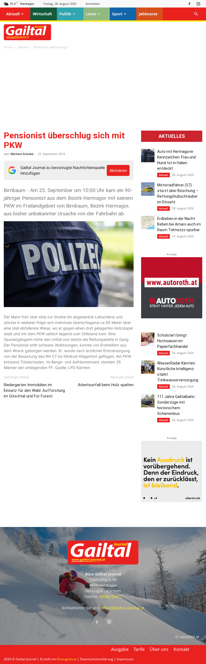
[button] (195, 14)
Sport (117, 13)
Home (8, 47)
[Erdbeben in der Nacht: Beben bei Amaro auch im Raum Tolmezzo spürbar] (147, 222)
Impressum (125, 659)
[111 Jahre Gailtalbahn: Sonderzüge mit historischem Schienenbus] (147, 400)
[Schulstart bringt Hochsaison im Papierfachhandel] (147, 339)
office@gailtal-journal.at (122, 607)
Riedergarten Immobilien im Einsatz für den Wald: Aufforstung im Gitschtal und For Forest (34, 390)
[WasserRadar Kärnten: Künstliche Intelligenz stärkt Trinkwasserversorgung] (147, 367)
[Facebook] (189, 3)
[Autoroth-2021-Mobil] (171, 317)
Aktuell (13, 13)
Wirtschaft (42, 13)
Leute (91, 13)
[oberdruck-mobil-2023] (171, 500)
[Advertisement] (103, 90)
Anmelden (93, 4)
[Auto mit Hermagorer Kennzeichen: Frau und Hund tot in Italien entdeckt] (147, 155)
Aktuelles (172, 136)
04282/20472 (111, 596)
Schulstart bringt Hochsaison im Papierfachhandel (172, 341)
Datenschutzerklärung (96, 659)
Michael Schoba (22, 154)
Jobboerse (148, 13)
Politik (65, 13)
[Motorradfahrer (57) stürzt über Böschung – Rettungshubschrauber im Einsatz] (147, 189)
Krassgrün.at (66, 659)
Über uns (159, 649)
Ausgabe (119, 649)
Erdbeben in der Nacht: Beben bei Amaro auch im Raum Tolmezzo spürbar (179, 224)
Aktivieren (118, 170)
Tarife (139, 649)
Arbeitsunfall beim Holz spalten (106, 384)
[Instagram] (198, 3)
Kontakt (181, 649)
